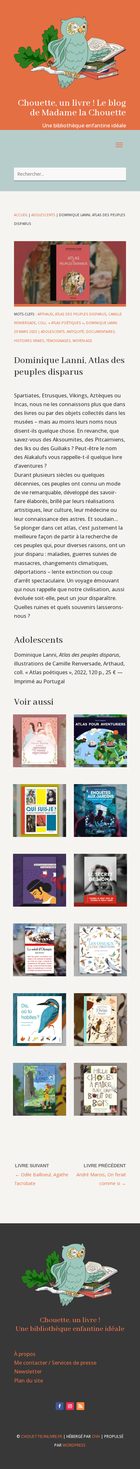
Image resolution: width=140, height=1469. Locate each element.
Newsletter (28, 1371)
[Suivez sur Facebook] (59, 1406)
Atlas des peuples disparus (80, 314)
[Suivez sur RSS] (80, 1406)
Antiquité (75, 331)
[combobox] (70, 174)
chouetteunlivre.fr (41, 1436)
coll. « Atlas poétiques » (61, 323)
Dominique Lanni (101, 323)
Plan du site (28, 1380)
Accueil (21, 215)
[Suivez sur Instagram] (70, 1406)
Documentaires (100, 331)
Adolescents (43, 215)
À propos (24, 1353)
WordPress (74, 1445)
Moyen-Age (82, 340)
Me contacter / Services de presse (55, 1362)
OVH (96, 1436)
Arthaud (45, 314)
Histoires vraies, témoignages (42, 340)
